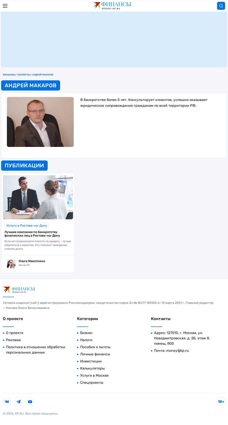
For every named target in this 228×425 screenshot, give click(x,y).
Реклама (13, 340)
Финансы (9, 74)
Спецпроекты (91, 382)
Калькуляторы (92, 368)
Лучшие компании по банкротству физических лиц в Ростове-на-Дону (32, 234)
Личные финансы (95, 354)
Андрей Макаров (42, 74)
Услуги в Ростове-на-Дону (26, 225)
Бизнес (86, 333)
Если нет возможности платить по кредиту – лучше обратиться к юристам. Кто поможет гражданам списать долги (37, 245)
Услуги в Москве (94, 375)
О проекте (14, 333)
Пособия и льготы (95, 347)
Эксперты (23, 74)
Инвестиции (91, 361)
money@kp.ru (177, 350)
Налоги (86, 340)
